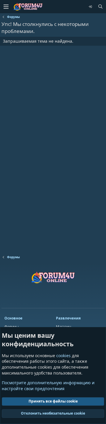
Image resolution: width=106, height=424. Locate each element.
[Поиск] (100, 6)
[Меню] (6, 6)
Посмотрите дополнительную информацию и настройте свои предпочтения (48, 385)
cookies (63, 355)
